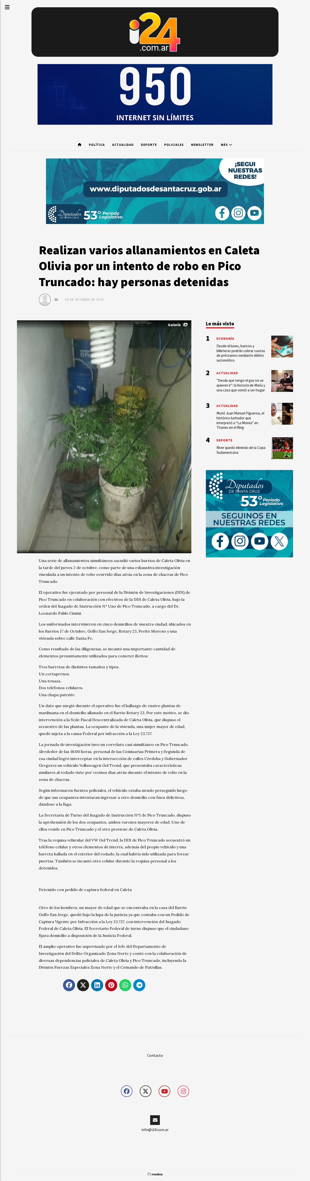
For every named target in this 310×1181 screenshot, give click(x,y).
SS (56, 299)
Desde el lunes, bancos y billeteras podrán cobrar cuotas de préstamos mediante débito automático (241, 353)
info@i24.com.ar (155, 1129)
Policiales (174, 145)
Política (97, 145)
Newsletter (202, 145)
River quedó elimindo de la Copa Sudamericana (241, 450)
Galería (174, 324)
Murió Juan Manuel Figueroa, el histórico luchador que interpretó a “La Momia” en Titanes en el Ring (240, 420)
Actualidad (123, 145)
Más (225, 145)
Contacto (155, 1055)
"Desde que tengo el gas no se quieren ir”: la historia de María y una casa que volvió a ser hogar (241, 385)
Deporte (149, 145)
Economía (225, 339)
